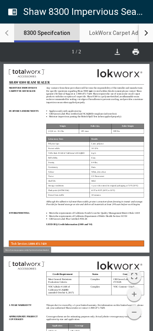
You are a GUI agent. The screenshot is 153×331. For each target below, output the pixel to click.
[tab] (47, 33)
